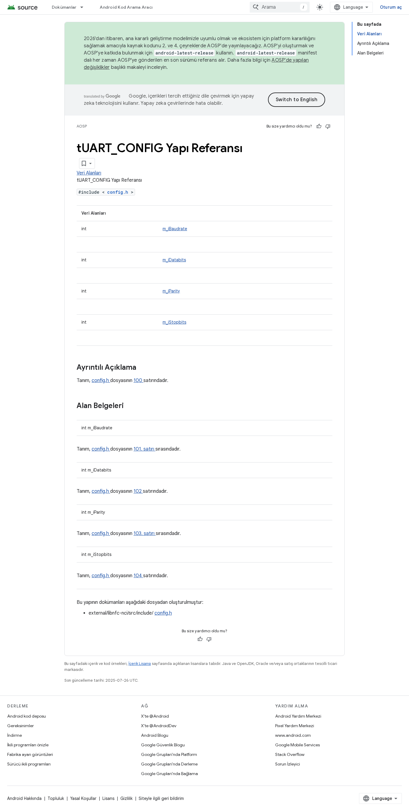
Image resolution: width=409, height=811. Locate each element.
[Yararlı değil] (327, 126)
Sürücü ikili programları (29, 764)
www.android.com (293, 735)
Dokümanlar (64, 7)
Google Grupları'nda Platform (169, 754)
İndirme (14, 735)
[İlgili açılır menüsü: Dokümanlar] (84, 7)
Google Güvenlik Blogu (163, 745)
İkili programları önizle (28, 745)
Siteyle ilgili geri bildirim (161, 798)
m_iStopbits (174, 322)
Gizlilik (126, 798)
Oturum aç (391, 7)
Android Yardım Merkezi (298, 716)
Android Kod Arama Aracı (126, 7)
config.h (119, 192)
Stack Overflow (290, 754)
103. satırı (145, 533)
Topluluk (56, 798)
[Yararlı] (318, 126)
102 (138, 491)
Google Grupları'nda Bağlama (169, 773)
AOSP (82, 126)
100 (138, 380)
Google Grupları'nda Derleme (169, 764)
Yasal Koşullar (83, 798)
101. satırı (144, 449)
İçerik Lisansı (139, 663)
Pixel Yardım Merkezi (294, 725)
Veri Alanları (89, 173)
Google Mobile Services (297, 745)
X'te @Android (155, 716)
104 (138, 576)
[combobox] (280, 7)
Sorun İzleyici (287, 764)
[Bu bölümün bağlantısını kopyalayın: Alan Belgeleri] (131, 406)
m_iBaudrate (175, 228)
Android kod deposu (26, 716)
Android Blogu (154, 735)
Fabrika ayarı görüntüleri (30, 754)
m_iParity (171, 291)
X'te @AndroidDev (158, 725)
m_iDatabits (174, 260)
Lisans (108, 798)
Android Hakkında (24, 798)
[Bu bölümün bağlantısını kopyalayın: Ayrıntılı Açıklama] (144, 368)
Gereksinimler (20, 725)
